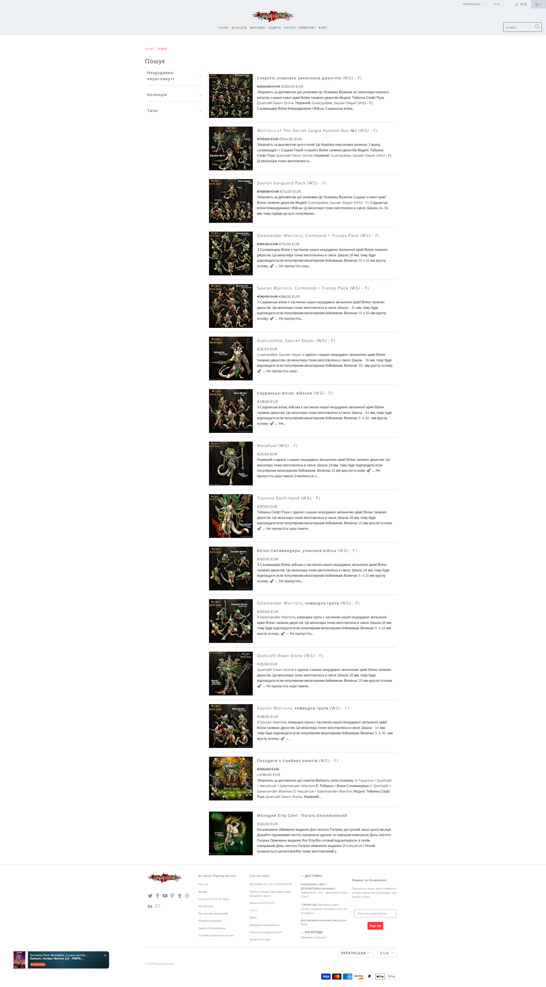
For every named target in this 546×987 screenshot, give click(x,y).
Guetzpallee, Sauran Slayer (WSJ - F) (296, 340)
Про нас (203, 884)
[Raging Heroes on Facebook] (158, 896)
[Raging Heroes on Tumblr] (180, 896)
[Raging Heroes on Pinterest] (172, 896)
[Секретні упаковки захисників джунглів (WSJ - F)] (231, 96)
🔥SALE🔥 (239, 27)
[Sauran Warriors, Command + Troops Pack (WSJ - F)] (231, 306)
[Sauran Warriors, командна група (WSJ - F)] (231, 726)
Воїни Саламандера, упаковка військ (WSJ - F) (307, 550)
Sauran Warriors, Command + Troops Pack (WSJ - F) (313, 288)
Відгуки (202, 891)
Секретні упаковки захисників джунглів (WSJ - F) (309, 78)
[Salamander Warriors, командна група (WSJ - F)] (231, 621)
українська (472, 4)
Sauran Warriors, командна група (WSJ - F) (303, 708)
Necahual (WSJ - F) (277, 445)
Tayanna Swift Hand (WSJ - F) (288, 498)
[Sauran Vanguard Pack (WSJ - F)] (231, 201)
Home (224, 27)
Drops (290, 27)
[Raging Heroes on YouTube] (165, 896)
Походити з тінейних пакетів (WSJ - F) (297, 760)
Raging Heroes (164, 963)
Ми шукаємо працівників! (213, 913)
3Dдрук (274, 27)
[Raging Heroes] (273, 16)
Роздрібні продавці (209, 920)
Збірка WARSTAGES (262, 903)
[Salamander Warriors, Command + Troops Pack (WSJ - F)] (231, 253)
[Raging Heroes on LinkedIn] (150, 906)
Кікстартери (205, 906)
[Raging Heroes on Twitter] (150, 896)
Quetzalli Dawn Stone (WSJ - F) (290, 655)
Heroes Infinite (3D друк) (213, 899)
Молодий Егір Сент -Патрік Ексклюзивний (302, 815)
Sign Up (375, 925)
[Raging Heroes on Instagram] (187, 896)
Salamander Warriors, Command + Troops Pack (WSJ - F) (318, 235)
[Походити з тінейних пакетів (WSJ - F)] (231, 778)
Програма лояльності (314, 937)
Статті (253, 910)
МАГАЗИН (257, 27)
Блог (323, 27)
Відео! (253, 917)
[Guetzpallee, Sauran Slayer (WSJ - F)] (231, 358)
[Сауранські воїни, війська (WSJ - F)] (231, 411)
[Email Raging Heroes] (158, 906)
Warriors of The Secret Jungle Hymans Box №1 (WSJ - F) (317, 130)
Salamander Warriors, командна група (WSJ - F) (308, 603)
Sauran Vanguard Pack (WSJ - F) (292, 183)
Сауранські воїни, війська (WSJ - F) (295, 393)
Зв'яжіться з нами (260, 939)
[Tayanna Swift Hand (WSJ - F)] (231, 516)
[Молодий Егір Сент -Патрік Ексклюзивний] (231, 833)
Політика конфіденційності (266, 932)
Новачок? (307, 27)
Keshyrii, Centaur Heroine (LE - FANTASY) (56, 958)
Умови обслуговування (212, 928)
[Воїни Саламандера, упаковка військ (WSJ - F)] (231, 568)
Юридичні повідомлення (264, 925)
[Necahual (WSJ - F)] (231, 463)
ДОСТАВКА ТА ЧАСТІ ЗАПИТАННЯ (271, 884)
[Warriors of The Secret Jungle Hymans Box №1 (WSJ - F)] (231, 148)
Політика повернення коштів (215, 935)
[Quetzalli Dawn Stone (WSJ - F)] (231, 673)
